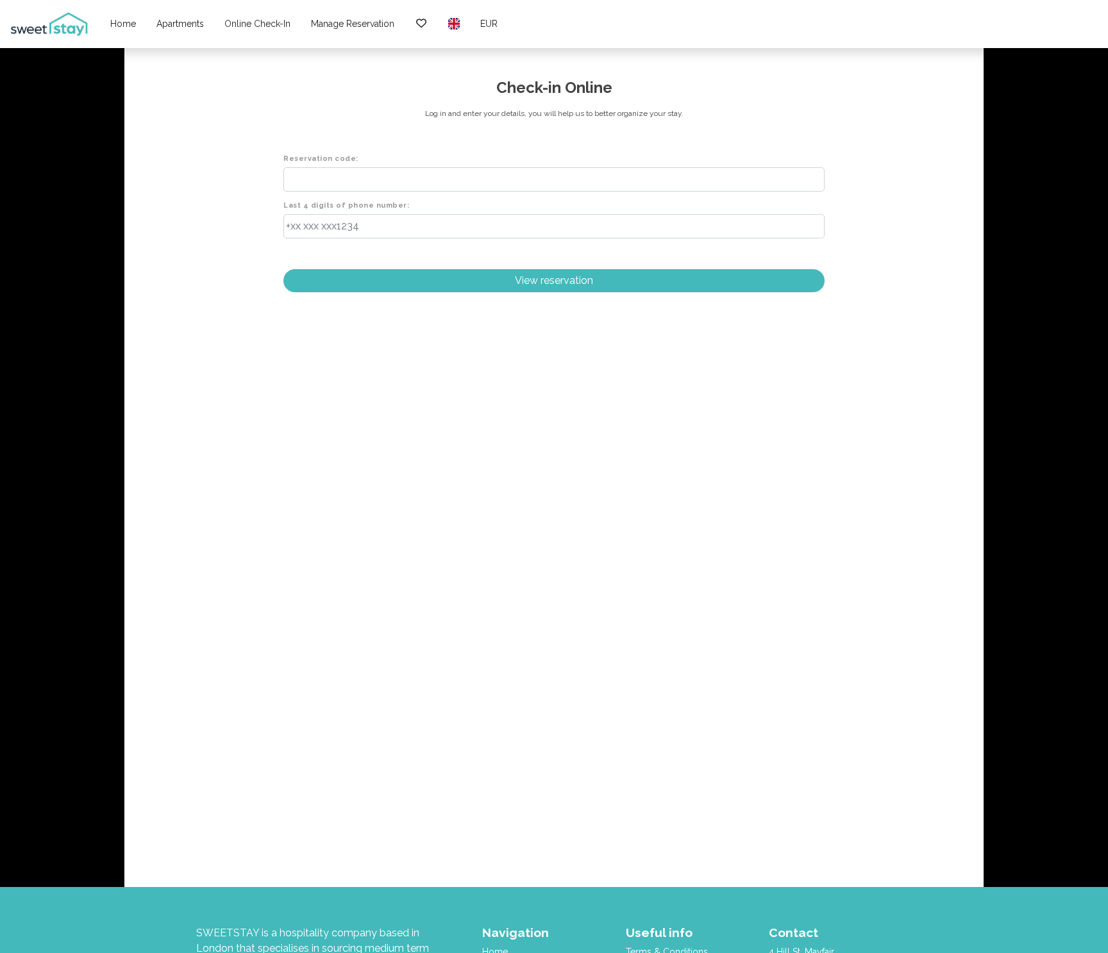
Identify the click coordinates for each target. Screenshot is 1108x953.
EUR (489, 24)
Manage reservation (352, 24)
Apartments (180, 24)
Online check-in (257, 24)
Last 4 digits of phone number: (346, 205)
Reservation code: (320, 158)
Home (123, 24)
